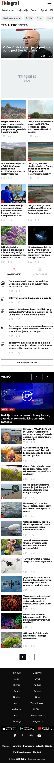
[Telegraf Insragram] (31, 736)
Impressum (28, 746)
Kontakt (37, 752)
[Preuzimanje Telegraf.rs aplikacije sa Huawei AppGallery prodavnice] (45, 728)
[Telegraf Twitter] (23, 736)
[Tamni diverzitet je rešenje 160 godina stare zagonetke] (11, 565)
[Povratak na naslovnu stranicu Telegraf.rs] (10, 3)
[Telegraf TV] (39, 736)
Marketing (16, 746)
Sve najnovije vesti (27, 362)
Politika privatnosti (22, 752)
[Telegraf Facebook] (15, 736)
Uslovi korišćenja (44, 746)
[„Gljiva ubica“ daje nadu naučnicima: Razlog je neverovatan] (11, 640)
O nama (5, 746)
